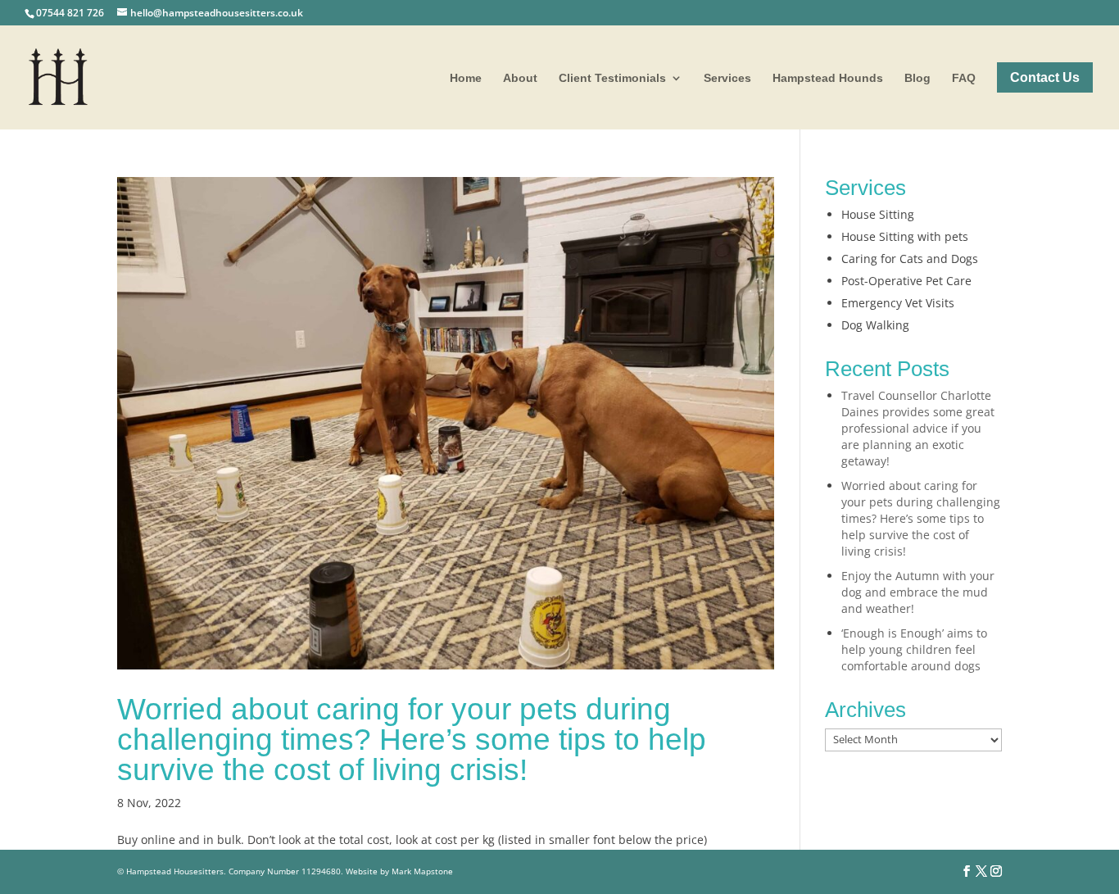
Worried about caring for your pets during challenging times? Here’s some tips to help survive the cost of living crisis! (411, 739)
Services (727, 78)
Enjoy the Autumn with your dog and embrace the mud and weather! (917, 592)
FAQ (964, 78)
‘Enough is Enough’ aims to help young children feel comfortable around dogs (914, 649)
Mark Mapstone (422, 871)
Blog (917, 78)
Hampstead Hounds (827, 78)
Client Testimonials (612, 78)
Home (466, 78)
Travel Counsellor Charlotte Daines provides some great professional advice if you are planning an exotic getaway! (917, 428)
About (520, 78)
